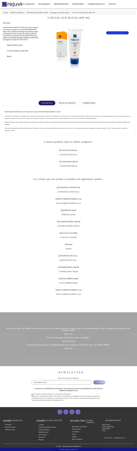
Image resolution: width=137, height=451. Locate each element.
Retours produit (76, 429)
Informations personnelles (79, 426)
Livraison (41, 424)
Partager (102, 26)
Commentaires (89, 103)
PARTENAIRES (78, 4)
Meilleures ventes (10, 429)
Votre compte (90, 421)
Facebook (60, 412)
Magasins (41, 439)
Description (47, 103)
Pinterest (113, 26)
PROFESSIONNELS (61, 4)
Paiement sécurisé (44, 432)
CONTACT (112, 4)
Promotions (8, 424)
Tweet (108, 26)
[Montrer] (66, 155)
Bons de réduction (77, 439)
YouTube (72, 412)
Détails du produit (67, 103)
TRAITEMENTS (44, 4)
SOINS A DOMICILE (27, 4)
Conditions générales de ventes (47, 427)
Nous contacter (43, 434)
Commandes (75, 431)
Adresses (74, 436)
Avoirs (74, 434)
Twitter (66, 412)
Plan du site (42, 437)
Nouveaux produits (10, 427)
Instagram (78, 412)
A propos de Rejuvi (96, 4)
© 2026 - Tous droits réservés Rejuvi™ (68, 446)
